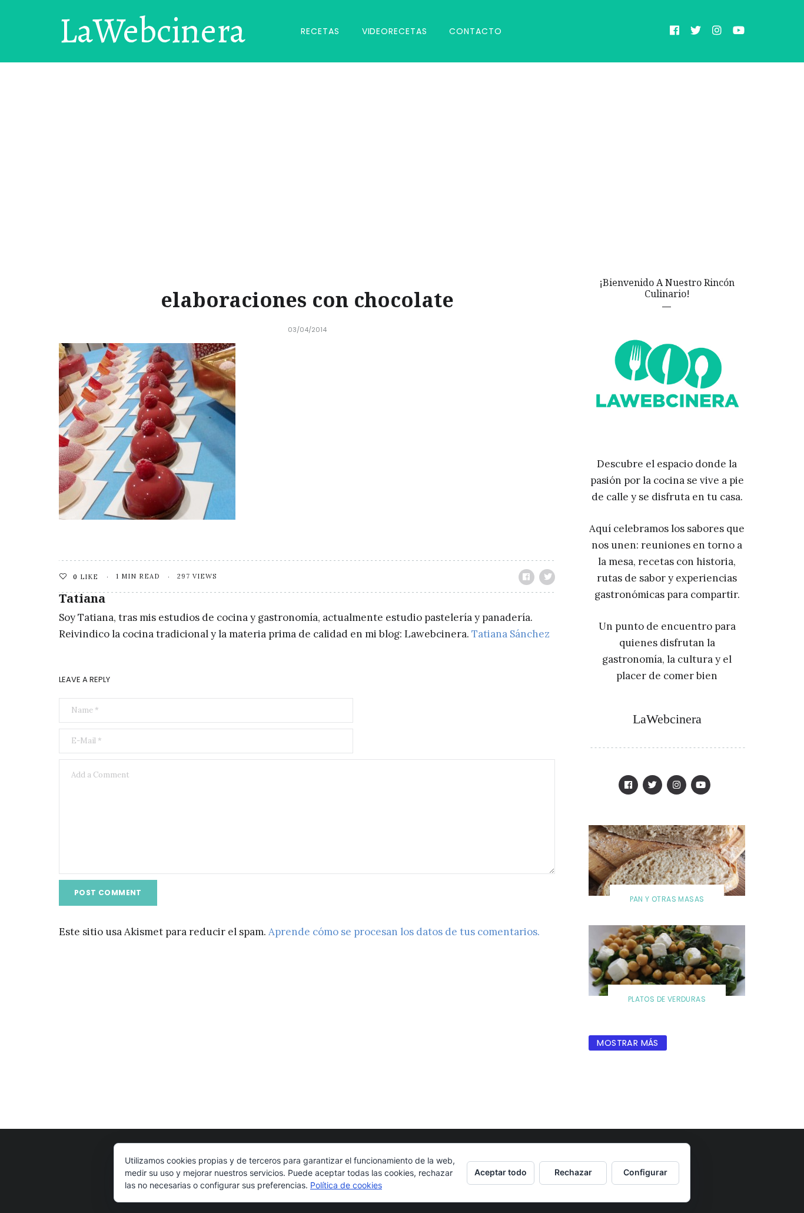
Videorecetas (394, 31)
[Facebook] (675, 32)
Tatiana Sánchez (510, 633)
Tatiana (82, 598)
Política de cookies (346, 1185)
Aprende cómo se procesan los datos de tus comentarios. (404, 931)
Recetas (320, 31)
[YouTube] (739, 32)
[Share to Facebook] (526, 577)
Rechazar (573, 1172)
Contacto (475, 31)
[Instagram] (717, 32)
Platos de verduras (667, 999)
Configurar (645, 1172)
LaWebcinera (152, 31)
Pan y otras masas (667, 899)
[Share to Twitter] (547, 577)
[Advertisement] (402, 150)
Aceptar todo (500, 1172)
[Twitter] (696, 32)
